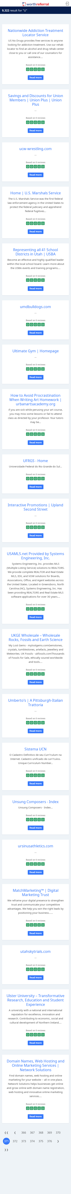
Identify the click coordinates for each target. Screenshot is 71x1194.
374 (32, 1141)
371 (6, 1141)
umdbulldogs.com (35, 306)
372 (15, 1141)
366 (23, 1132)
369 (49, 1132)
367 (32, 1132)
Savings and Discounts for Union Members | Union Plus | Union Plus (35, 100)
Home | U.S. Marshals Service (35, 193)
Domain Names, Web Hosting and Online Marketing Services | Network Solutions (35, 1065)
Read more (35, 77)
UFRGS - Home (35, 460)
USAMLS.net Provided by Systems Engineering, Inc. (35, 555)
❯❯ (6, 1149)
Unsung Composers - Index (35, 801)
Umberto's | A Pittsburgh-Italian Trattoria (35, 702)
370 (58, 1132)
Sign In (67, 4)
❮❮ (6, 1132)
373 (23, 1141)
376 (49, 1141)
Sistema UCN (35, 749)
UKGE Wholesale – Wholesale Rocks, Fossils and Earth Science (36, 637)
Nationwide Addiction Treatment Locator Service (35, 32)
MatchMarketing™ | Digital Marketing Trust (35, 892)
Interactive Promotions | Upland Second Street (35, 507)
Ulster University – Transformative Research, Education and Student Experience (35, 1000)
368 (41, 1132)
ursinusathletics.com (35, 846)
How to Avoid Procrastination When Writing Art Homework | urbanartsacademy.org (35, 399)
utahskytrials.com (35, 951)
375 (41, 1141)
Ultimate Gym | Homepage (35, 351)
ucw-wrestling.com (35, 148)
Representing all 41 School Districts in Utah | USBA (35, 251)
